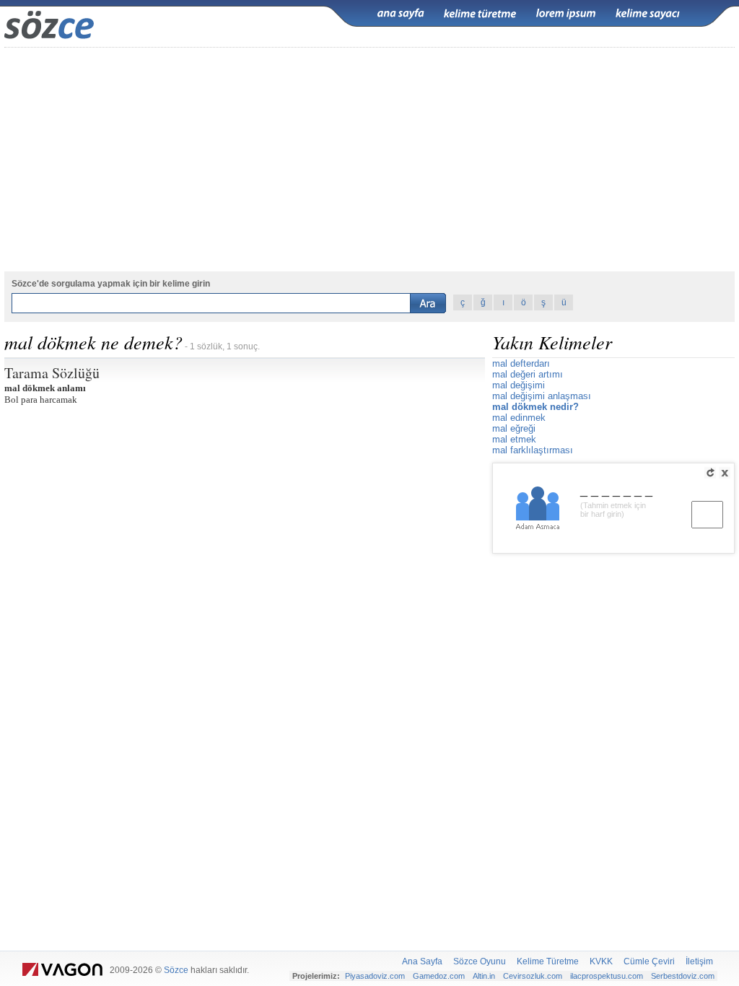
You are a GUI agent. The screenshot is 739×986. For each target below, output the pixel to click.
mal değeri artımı (527, 374)
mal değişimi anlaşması (541, 396)
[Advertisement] (369, 159)
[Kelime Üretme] (480, 14)
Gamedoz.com (439, 976)
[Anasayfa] (400, 14)
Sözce (176, 970)
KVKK (601, 961)
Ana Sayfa (422, 961)
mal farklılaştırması (532, 450)
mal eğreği (513, 428)
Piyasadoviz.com (375, 976)
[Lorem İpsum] (565, 14)
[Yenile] (710, 473)
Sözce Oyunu (479, 961)
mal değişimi (518, 385)
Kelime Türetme (548, 961)
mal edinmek (519, 417)
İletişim (699, 961)
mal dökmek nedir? (535, 406)
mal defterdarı (521, 363)
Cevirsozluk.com (532, 976)
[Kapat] (724, 473)
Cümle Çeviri (649, 961)
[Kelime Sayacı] (648, 14)
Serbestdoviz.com (682, 976)
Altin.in (484, 976)
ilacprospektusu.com (606, 976)
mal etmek (514, 439)
